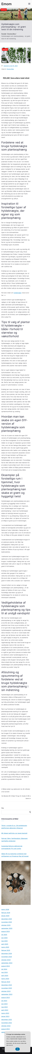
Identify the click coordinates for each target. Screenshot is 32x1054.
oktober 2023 (5, 991)
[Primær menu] (29, 4)
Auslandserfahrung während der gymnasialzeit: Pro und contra (11, 847)
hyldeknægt (18, 293)
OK (17, 1049)
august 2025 (5, 931)
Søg (2, 808)
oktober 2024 (5, 960)
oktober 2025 (5, 925)
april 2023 (4, 1010)
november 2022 (6, 1023)
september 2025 (6, 928)
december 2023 (6, 985)
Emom (6, 4)
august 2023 (5, 997)
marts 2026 (5, 909)
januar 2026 (5, 916)
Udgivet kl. (11, 66)
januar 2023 (5, 1016)
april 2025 (4, 944)
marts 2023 (5, 1013)
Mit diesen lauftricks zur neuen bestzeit (14, 833)
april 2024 (4, 975)
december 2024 (6, 953)
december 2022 (6, 1019)
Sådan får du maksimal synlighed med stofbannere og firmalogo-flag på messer (15, 855)
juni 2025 (4, 938)
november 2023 (6, 988)
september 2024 (6, 963)
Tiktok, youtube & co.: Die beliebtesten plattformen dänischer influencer (14, 827)
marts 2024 (5, 978)
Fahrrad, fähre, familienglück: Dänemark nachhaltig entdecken (14, 840)
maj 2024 (4, 972)
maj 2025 (4, 941)
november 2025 (6, 922)
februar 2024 (5, 982)
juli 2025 (4, 934)
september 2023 (6, 994)
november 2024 (6, 956)
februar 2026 (5, 912)
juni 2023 (4, 1004)
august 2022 (5, 1029)
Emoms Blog (10, 69)
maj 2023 (4, 1007)
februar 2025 (5, 950)
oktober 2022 (5, 1026)
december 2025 (6, 919)
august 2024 (5, 966)
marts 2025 (5, 947)
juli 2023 (4, 1001)
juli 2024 (4, 969)
